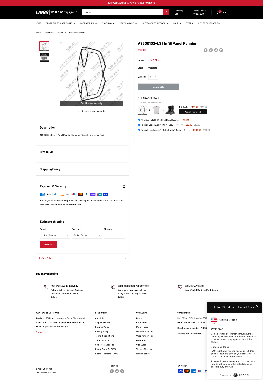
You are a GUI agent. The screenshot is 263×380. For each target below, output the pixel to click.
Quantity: (142, 76)
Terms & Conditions (104, 335)
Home (38, 32)
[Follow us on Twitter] (117, 371)
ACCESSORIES (87, 23)
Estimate (48, 244)
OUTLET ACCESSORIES (209, 23)
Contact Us (41, 332)
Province (76, 229)
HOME (38, 23)
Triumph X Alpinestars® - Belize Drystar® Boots (161, 130)
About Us (99, 318)
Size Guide (141, 344)
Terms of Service (144, 349)
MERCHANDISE (126, 23)
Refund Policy (45, 258)
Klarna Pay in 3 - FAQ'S (105, 349)
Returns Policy (102, 326)
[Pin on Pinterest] (211, 50)
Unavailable (158, 86)
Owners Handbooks (104, 344)
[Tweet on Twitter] (216, 50)
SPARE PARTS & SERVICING (59, 23)
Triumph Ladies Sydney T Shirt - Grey (157, 125)
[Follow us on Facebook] (112, 371)
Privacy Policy (101, 331)
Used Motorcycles (144, 335)
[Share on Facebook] (206, 50)
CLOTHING (107, 23)
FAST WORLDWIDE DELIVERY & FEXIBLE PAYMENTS (131, 3)
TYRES (189, 23)
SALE (175, 23)
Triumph (142, 50)
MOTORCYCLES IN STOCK (153, 23)
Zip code (108, 229)
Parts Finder (142, 326)
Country (44, 229)
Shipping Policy (102, 322)
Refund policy (143, 353)
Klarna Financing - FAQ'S (106, 353)
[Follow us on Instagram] (122, 371)
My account (199, 13)
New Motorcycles (144, 331)
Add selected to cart (193, 112)
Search (139, 318)
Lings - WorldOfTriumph (46, 372)
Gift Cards (141, 340)
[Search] (166, 12)
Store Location (102, 340)
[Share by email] (221, 50)
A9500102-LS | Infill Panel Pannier (160, 120)
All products (48, 32)
